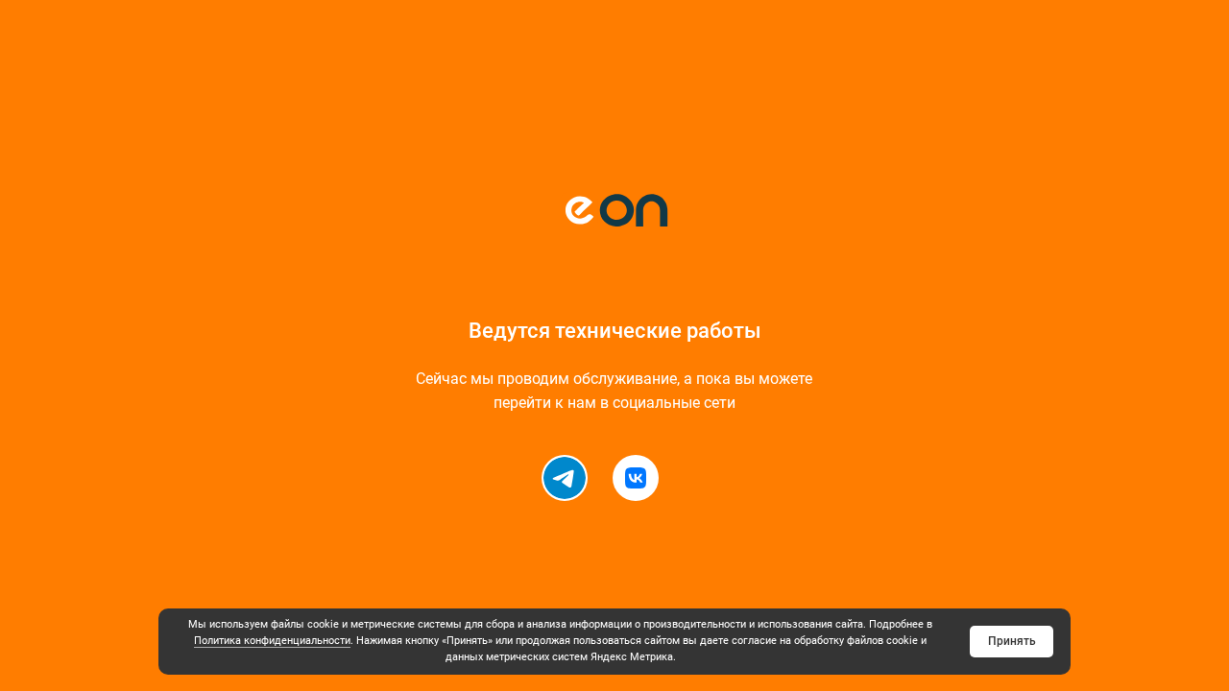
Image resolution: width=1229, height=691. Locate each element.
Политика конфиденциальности (272, 640)
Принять (1012, 641)
